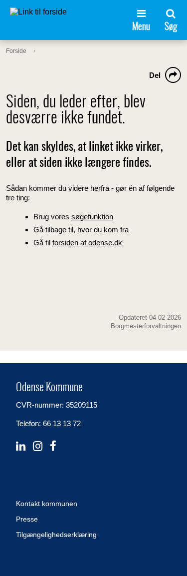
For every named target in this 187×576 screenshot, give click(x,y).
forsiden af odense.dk (87, 242)
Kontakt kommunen (46, 504)
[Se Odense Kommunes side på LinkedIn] (20, 446)
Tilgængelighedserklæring (56, 535)
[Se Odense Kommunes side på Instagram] (37, 446)
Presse (27, 519)
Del (155, 75)
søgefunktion (92, 216)
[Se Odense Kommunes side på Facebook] (53, 446)
